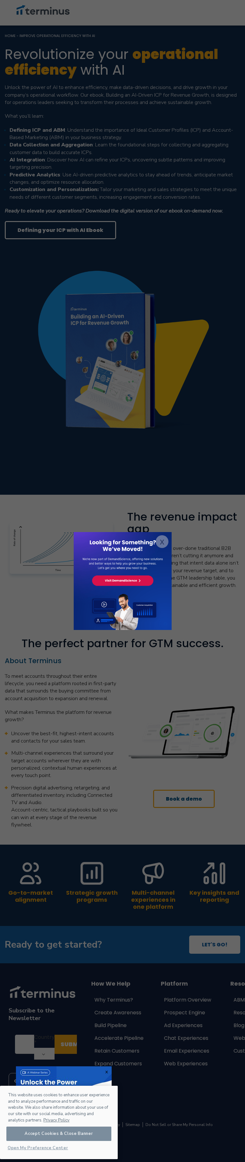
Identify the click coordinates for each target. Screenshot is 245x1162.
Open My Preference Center (38, 1148)
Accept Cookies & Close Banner (59, 1133)
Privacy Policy (56, 1120)
